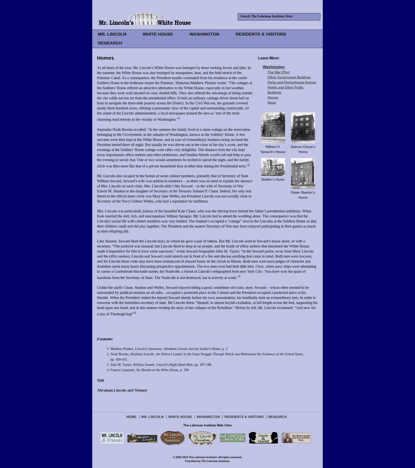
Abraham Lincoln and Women (122, 390)
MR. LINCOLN (112, 34)
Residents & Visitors (244, 417)
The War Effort (279, 72)
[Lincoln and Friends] (112, 437)
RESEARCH (110, 43)
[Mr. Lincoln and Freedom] (202, 437)
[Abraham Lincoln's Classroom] (142, 437)
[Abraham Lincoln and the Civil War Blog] (296, 437)
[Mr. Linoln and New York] (232, 437)
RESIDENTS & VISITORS (261, 34)
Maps (272, 102)
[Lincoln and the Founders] (172, 437)
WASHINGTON (204, 34)
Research (277, 417)
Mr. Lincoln (152, 417)
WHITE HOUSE (158, 34)
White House (180, 417)
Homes (273, 97)
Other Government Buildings (289, 77)
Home (131, 417)
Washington (274, 67)
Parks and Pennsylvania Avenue (292, 82)
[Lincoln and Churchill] (264, 437)
